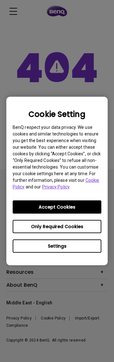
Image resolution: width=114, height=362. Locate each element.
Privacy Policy (55, 186)
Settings (57, 246)
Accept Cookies (57, 207)
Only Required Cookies (57, 226)
